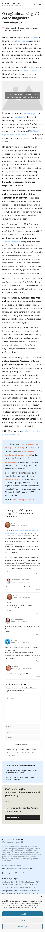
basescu (6, 893)
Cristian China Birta (20, 580)
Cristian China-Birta (11, 4)
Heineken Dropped (18, 31)
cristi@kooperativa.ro (23, 499)
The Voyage (29, 113)
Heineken (34, 37)
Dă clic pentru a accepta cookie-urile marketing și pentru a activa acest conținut (22, 95)
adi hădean (21, 888)
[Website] (22, 738)
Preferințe (22, 926)
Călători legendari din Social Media (17, 28)
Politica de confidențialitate (11, 865)
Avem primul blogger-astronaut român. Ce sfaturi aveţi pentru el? (21, 778)
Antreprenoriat (9, 890)
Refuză (22, 920)
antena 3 (31, 888)
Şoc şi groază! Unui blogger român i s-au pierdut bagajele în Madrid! (21, 771)
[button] (41, 896)
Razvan (15, 667)
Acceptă (22, 914)
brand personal (31, 893)
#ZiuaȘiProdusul (9, 888)
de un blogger (19, 117)
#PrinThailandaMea (29, 885)
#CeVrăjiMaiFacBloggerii (28, 882)
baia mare (34, 891)
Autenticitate (23, 891)
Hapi (13, 523)
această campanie (11, 241)
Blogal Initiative (17, 893)
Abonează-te (11, 462)
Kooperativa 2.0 (12, 479)
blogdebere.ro (22, 40)
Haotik (14, 640)
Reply (38, 574)
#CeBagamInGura (9, 882)
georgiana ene (17, 619)
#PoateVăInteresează (11, 885)
